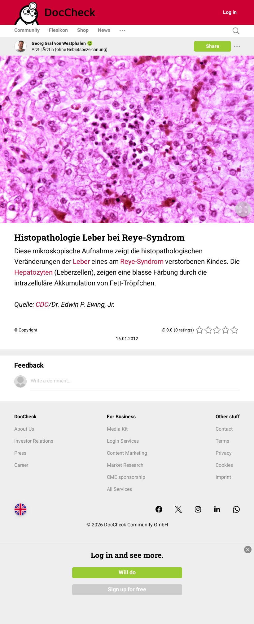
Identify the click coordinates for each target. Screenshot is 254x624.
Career (21, 465)
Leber (81, 261)
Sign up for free (127, 589)
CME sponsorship (126, 477)
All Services (119, 489)
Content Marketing (127, 453)
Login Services (123, 441)
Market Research (125, 465)
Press (20, 453)
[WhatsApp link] (236, 510)
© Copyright (25, 329)
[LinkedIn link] (217, 510)
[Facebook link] (158, 510)
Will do (127, 572)
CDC (42, 304)
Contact (224, 429)
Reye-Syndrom (142, 261)
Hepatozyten (33, 272)
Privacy (224, 453)
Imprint (223, 477)
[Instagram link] (198, 510)
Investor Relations (33, 441)
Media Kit (117, 429)
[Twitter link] (178, 510)
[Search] (234, 31)
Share (212, 46)
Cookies (224, 465)
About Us (24, 429)
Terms (222, 441)
